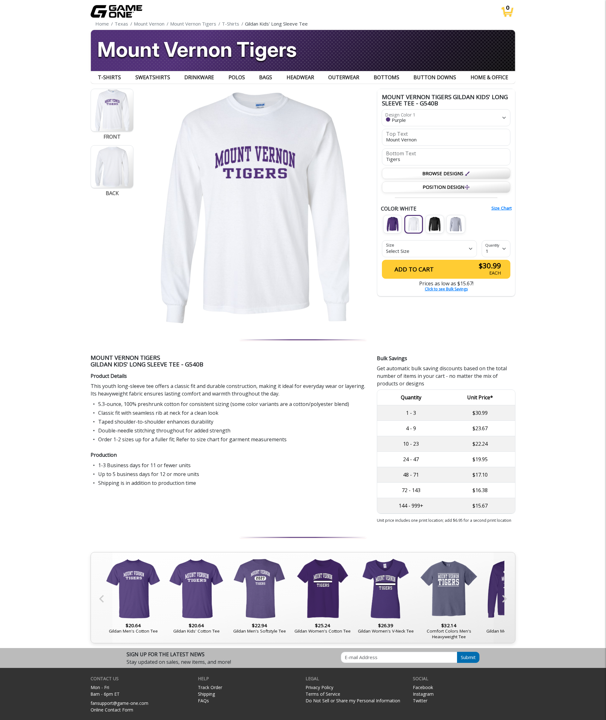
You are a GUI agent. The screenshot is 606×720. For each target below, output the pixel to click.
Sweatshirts (152, 77)
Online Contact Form (112, 710)
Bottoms (386, 77)
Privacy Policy (319, 687)
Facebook (423, 687)
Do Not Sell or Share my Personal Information (353, 701)
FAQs (203, 701)
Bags (265, 77)
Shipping (206, 694)
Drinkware (199, 77)
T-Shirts (109, 77)
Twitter (420, 701)
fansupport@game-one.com (119, 703)
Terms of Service (323, 694)
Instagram (423, 694)
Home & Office (489, 77)
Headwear (300, 77)
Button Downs (434, 77)
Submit (468, 657)
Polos (237, 77)
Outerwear (343, 77)
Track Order (210, 687)
